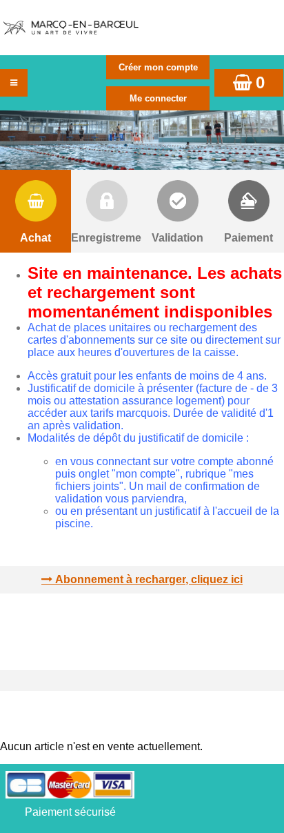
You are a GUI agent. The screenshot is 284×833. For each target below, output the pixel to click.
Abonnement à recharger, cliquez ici (149, 579)
